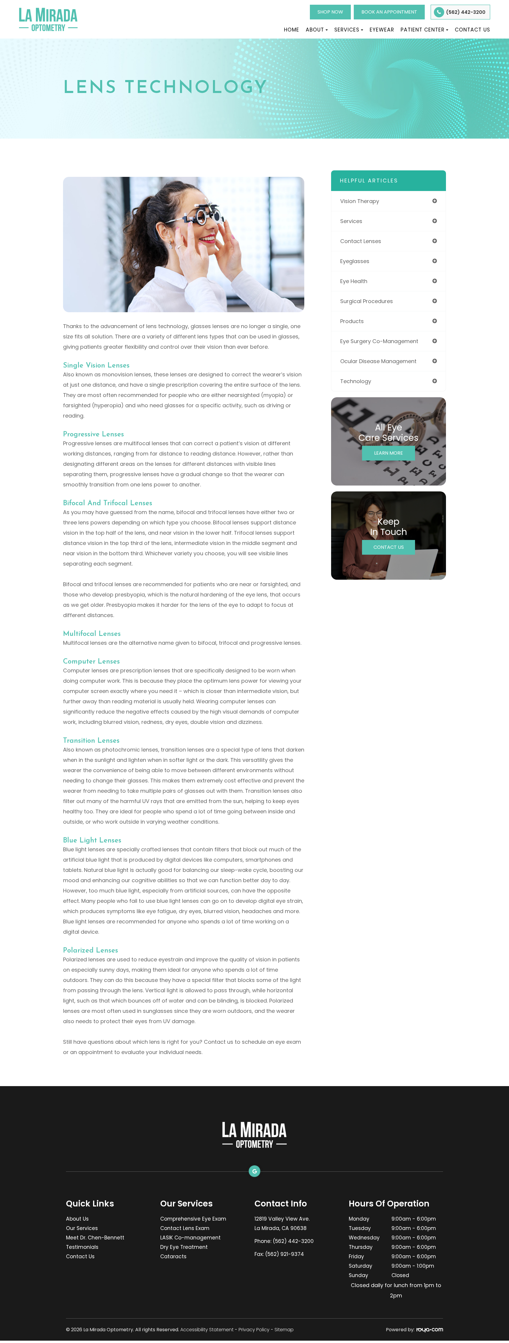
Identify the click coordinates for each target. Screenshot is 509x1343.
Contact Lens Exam (184, 1228)
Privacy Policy (254, 1329)
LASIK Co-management (190, 1237)
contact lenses (360, 241)
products (352, 321)
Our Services (82, 1228)
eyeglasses (354, 261)
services (351, 221)
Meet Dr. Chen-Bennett (95, 1237)
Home (291, 29)
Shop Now (330, 12)
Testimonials (82, 1247)
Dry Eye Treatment (184, 1247)
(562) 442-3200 (465, 12)
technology (355, 381)
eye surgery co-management (379, 341)
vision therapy (359, 201)
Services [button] (346, 29)
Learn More (388, 453)
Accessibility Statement (207, 1329)
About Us (77, 1218)
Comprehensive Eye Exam (193, 1218)
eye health (353, 281)
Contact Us (472, 29)
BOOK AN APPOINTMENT (389, 12)
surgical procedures (366, 301)
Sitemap (284, 1329)
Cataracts (173, 1256)
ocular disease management (378, 361)
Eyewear (382, 29)
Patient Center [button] (422, 29)
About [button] (315, 29)
